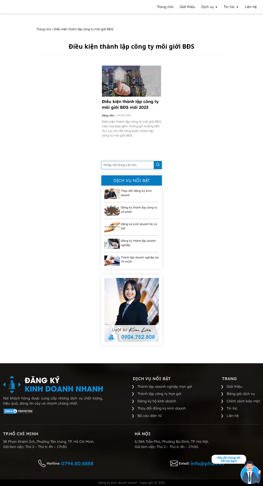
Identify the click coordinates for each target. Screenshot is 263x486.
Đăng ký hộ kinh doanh (156, 401)
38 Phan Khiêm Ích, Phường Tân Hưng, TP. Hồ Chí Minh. (48, 441)
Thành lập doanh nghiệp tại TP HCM (140, 260)
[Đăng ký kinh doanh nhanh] (53, 384)
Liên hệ (233, 415)
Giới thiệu (234, 386)
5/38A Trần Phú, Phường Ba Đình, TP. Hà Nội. (172, 441)
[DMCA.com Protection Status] (18, 413)
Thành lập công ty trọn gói (159, 393)
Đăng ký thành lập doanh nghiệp (138, 243)
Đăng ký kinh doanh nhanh (117, 483)
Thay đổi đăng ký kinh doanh (136, 193)
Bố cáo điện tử (149, 415)
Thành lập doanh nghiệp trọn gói (164, 386)
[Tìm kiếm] (158, 165)
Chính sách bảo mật (243, 401)
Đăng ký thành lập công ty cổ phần (139, 210)
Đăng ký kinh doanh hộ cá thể (139, 226)
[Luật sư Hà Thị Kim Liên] (131, 310)
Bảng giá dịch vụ (241, 393)
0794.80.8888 (77, 463)
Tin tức (232, 408)
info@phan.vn (207, 463)
